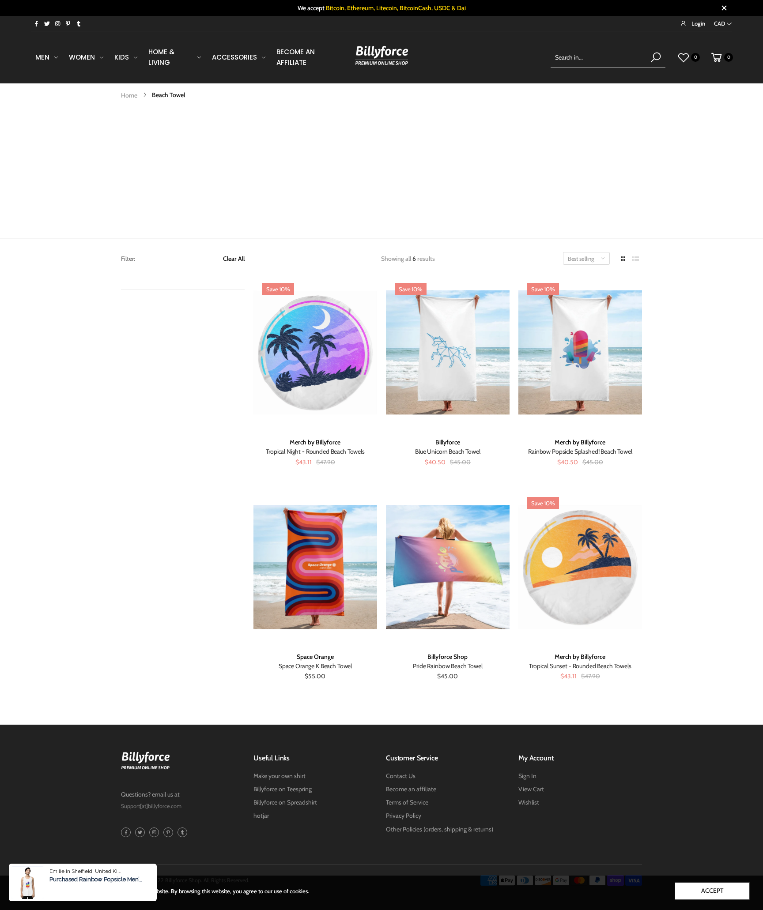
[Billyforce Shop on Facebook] (36, 23)
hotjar (261, 816)
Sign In (527, 776)
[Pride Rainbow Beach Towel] (448, 566)
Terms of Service (407, 802)
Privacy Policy (403, 816)
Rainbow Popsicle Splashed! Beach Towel (580, 451)
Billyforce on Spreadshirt (285, 802)
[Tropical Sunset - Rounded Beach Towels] (580, 566)
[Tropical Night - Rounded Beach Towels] (315, 352)
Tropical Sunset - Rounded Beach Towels (580, 666)
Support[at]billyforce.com (151, 806)
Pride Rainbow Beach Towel (448, 666)
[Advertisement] (381, 172)
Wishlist (528, 802)
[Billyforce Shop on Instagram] (57, 23)
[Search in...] (655, 57)
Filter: (128, 259)
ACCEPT (712, 891)
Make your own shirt (279, 776)
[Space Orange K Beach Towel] (315, 566)
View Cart (531, 789)
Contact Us (400, 776)
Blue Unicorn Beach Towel (447, 451)
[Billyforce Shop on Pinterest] (68, 23)
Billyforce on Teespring (282, 789)
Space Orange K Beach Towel (315, 666)
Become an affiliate (411, 789)
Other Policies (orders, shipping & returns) (439, 829)
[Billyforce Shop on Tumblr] (79, 23)
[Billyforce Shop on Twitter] (47, 23)
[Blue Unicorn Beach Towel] (448, 352)
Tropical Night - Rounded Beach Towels (315, 451)
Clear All (234, 259)
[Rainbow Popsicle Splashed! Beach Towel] (580, 352)
